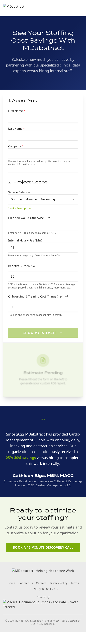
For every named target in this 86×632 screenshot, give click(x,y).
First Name (16, 111)
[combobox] (43, 199)
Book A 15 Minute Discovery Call (43, 547)
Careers (41, 583)
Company (15, 146)
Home (11, 583)
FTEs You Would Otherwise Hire (29, 218)
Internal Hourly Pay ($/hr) (25, 240)
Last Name (16, 128)
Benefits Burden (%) (21, 266)
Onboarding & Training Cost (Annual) (38, 296)
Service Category (19, 192)
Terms (75, 583)
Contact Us (25, 583)
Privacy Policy (58, 583)
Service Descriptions (19, 208)
